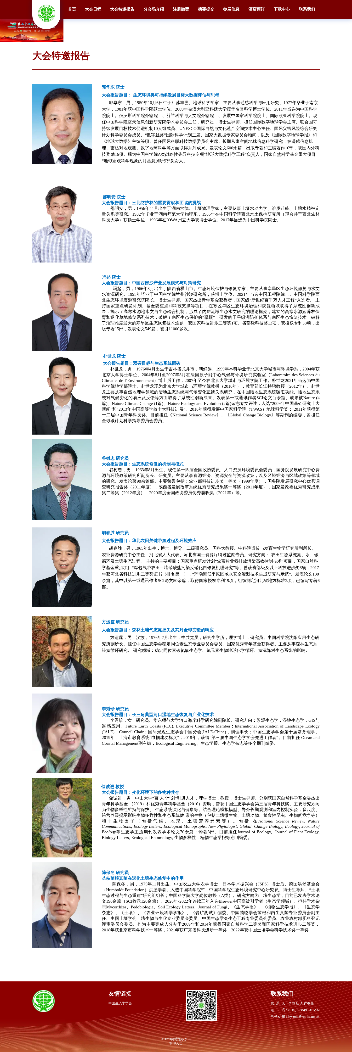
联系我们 (307, 9)
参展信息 (231, 9)
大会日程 (93, 9)
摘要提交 (206, 9)
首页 (72, 9)
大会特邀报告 (122, 9)
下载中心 (282, 9)
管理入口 (176, 1043)
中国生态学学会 (120, 1003)
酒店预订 (257, 9)
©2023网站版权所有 (176, 1039)
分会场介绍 (154, 9)
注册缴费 (181, 9)
